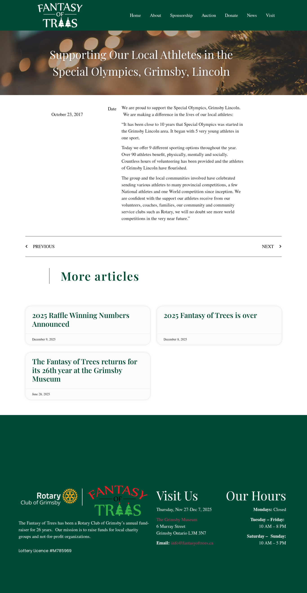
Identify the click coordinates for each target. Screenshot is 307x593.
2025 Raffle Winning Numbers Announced (80, 319)
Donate (231, 15)
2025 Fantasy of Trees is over (210, 315)
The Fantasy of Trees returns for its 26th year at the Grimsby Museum (84, 369)
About (155, 15)
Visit (270, 15)
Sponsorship (181, 15)
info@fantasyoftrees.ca (191, 543)
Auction (209, 15)
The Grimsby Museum (176, 519)
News (252, 15)
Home (135, 15)
